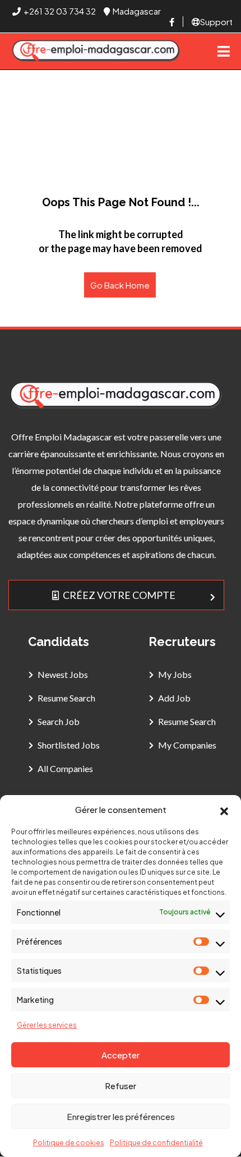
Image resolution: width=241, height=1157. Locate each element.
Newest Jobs (63, 674)
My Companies (187, 745)
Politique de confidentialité (156, 1143)
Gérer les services (47, 1025)
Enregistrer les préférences (121, 1116)
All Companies (65, 768)
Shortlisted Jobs (69, 745)
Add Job (174, 698)
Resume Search (66, 698)
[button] (224, 809)
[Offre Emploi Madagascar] (96, 51)
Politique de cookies (68, 1143)
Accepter (120, 1054)
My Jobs (175, 674)
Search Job (59, 721)
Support (216, 21)
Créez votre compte (119, 595)
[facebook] (171, 21)
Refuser (120, 1085)
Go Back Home (120, 285)
